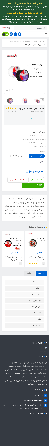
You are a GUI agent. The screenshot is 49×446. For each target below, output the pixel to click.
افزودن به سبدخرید (31, 185)
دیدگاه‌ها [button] (29, 273)
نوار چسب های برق (33, 118)
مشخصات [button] (41, 273)
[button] (19, 34)
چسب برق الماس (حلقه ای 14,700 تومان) (37, 258)
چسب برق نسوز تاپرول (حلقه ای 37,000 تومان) (13, 258)
